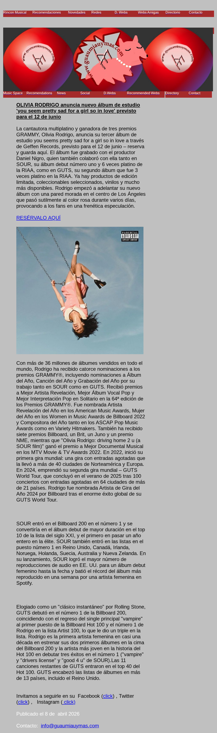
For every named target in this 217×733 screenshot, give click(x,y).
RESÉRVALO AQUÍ (38, 218)
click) (69, 702)
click (108, 696)
